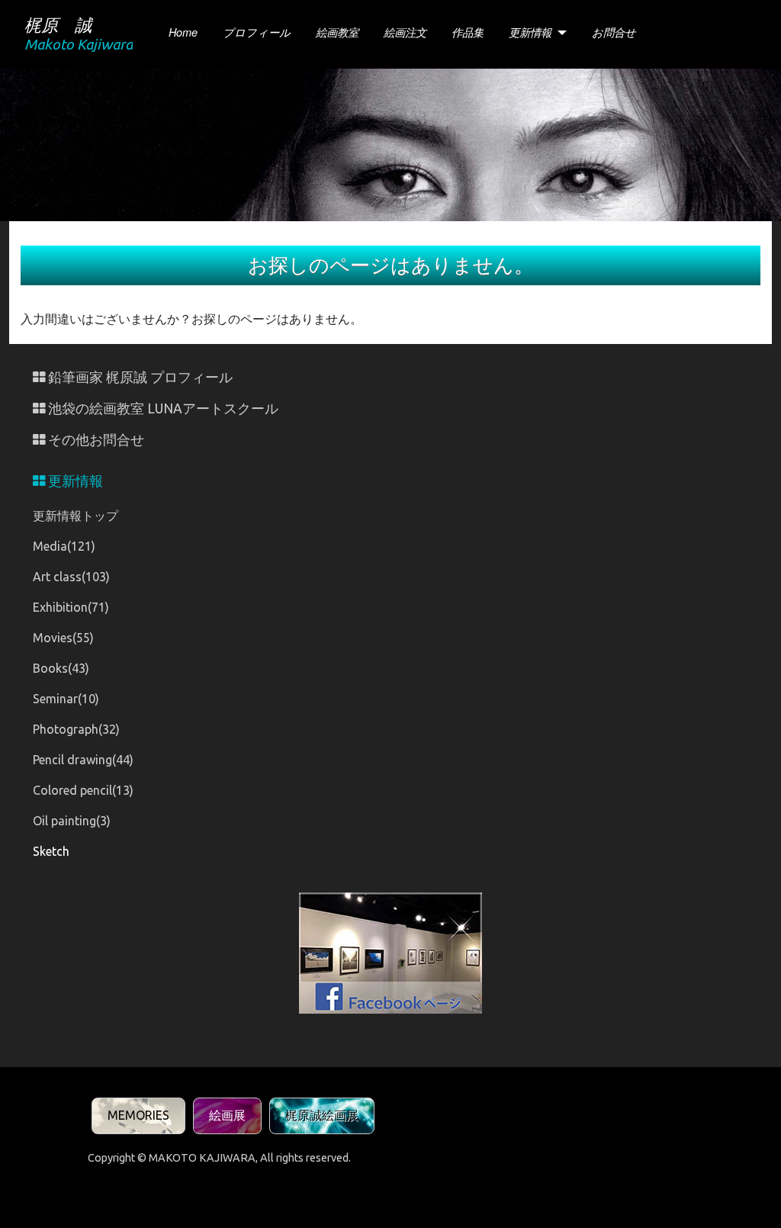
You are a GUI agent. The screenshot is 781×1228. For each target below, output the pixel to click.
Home (183, 32)
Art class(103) (71, 576)
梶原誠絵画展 (321, 1115)
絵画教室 (337, 32)
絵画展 (227, 1115)
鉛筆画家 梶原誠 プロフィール (139, 377)
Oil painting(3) (72, 821)
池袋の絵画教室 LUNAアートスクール (161, 408)
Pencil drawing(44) (83, 760)
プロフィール (257, 32)
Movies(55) (63, 638)
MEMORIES (138, 1115)
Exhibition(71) (71, 607)
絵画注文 (405, 32)
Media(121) (64, 546)
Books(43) (61, 668)
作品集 (468, 32)
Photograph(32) (76, 729)
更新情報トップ (75, 515)
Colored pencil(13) (83, 790)
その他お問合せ (94, 439)
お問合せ (614, 32)
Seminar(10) (66, 699)
